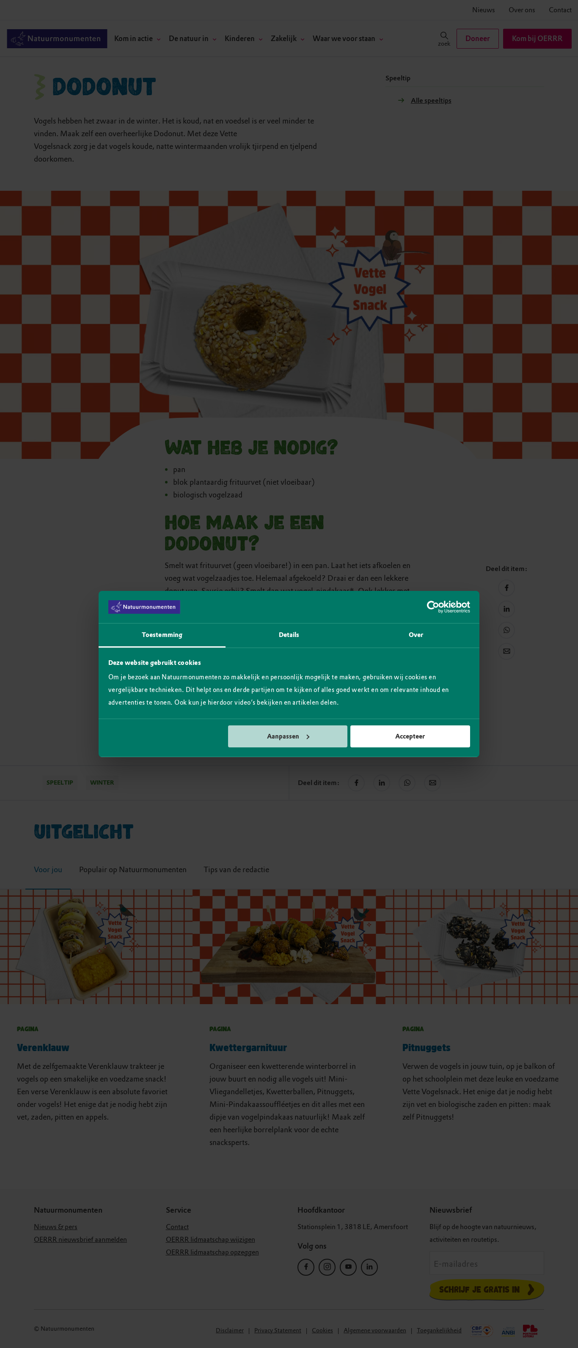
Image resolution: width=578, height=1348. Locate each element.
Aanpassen (283, 736)
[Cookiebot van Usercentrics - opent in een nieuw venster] (433, 607)
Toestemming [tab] (162, 635)
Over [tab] (416, 635)
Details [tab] (289, 635)
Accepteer (410, 736)
